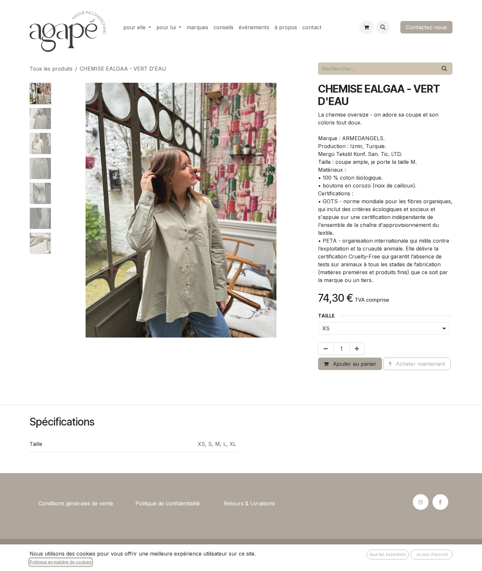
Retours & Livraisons (249, 503)
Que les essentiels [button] (388, 554)
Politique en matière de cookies (60, 562)
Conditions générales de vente (75, 503)
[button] (383, 27)
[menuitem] (137, 27)
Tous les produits (51, 68)
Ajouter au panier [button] (353, 364)
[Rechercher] (444, 68)
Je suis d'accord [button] (432, 554)
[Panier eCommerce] (366, 27)
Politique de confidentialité (167, 503)
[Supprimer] (325, 348)
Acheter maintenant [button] (419, 364)
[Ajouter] (357, 348)
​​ (124, 503)
